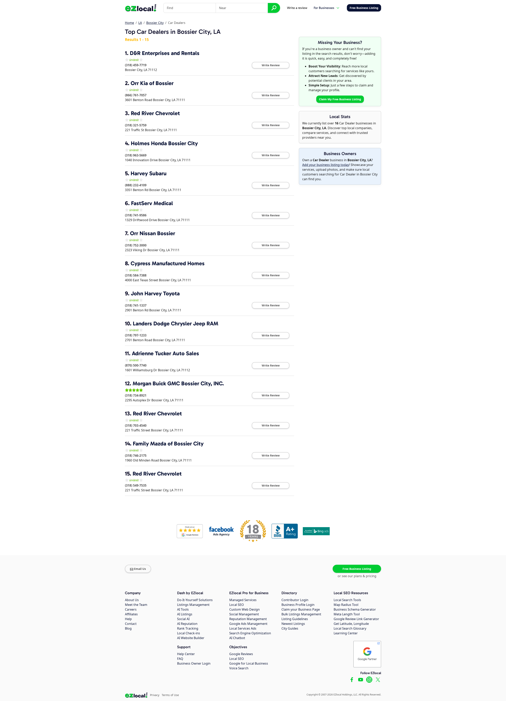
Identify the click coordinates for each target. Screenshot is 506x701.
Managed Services (243, 600)
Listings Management (193, 604)
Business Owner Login (194, 663)
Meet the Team (136, 604)
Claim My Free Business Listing (340, 99)
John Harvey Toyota (155, 293)
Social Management (244, 614)
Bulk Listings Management (301, 614)
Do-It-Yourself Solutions (195, 600)
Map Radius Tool (346, 604)
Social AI (183, 619)
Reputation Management (248, 619)
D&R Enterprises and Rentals (164, 53)
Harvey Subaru (149, 173)
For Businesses (324, 8)
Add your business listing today (325, 165)
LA (140, 23)
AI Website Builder (190, 638)
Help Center (186, 654)
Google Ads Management (248, 623)
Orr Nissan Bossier (152, 233)
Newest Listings (293, 623)
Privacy (154, 695)
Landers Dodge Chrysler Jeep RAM (175, 323)
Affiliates (131, 614)
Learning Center (346, 633)
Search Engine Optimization (250, 633)
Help (128, 619)
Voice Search (238, 668)
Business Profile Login (297, 604)
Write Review (271, 65)
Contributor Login (294, 600)
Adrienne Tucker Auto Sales (165, 353)
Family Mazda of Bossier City (168, 443)
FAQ (180, 658)
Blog (128, 628)
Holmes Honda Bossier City (164, 143)
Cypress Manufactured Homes (168, 263)
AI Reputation (187, 623)
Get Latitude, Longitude (351, 623)
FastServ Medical (152, 203)
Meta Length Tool (347, 614)
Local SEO (236, 604)
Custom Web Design (244, 609)
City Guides (289, 628)
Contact (131, 623)
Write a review (297, 8)
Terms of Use (170, 695)
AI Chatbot (237, 638)
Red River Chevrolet (155, 113)
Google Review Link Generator (356, 619)
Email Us (140, 569)
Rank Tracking (187, 628)
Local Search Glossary (350, 628)
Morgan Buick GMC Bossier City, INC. (178, 383)
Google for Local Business (248, 663)
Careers (131, 609)
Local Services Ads (242, 628)
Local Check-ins (188, 633)
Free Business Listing (357, 569)
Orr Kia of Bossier (152, 83)
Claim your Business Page (300, 609)
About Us (132, 600)
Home (129, 23)
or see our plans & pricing (357, 576)
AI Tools (183, 609)
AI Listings (184, 614)
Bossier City (155, 23)
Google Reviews (241, 654)
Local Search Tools (347, 600)
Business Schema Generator (355, 609)
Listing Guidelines (294, 619)
